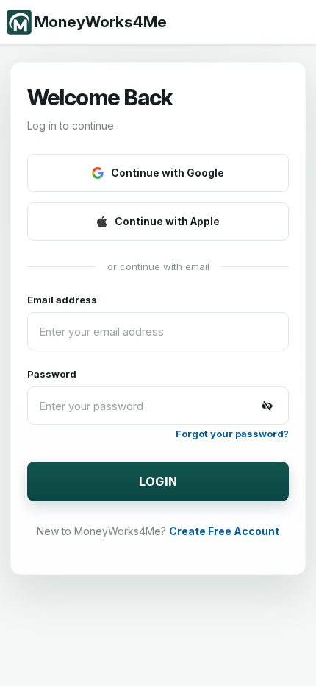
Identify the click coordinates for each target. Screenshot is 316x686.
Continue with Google (167, 172)
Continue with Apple (167, 221)
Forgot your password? (232, 433)
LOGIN (158, 481)
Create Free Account (224, 531)
